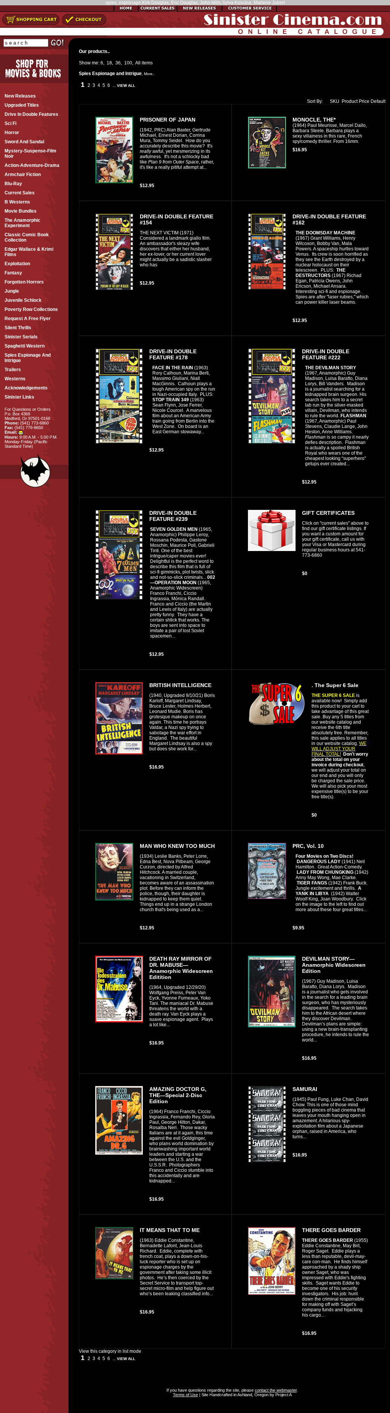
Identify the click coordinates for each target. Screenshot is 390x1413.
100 (128, 63)
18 (109, 63)
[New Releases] (199, 10)
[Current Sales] (157, 10)
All (138, 63)
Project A (283, 1394)
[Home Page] (126, 10)
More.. (149, 74)
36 (118, 63)
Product (350, 101)
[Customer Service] (249, 10)
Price (364, 101)
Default (378, 101)
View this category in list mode (110, 1351)
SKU (334, 101)
